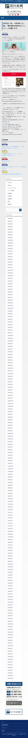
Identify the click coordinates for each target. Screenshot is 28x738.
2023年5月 (10, 321)
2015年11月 (10, 566)
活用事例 (10, 198)
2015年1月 (10, 594)
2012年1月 (10, 643)
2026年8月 (10, 218)
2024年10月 (10, 275)
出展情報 (5, 34)
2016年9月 (10, 539)
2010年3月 (10, 670)
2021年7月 (10, 381)
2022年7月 (10, 349)
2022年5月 (10, 354)
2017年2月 (10, 526)
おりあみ (10, 182)
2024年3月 (10, 294)
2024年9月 (10, 278)
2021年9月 (10, 376)
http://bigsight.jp (5, 123)
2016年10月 (10, 536)
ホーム (2, 721)
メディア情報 (5, 172)
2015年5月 (10, 583)
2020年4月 (10, 422)
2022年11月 (10, 338)
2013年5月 (10, 626)
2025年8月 (10, 248)
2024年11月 (10, 272)
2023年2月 (10, 330)
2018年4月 (10, 487)
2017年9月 (10, 507)
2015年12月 (10, 564)
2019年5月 (10, 452)
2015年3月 (10, 588)
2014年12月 (10, 596)
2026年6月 (10, 224)
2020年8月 (10, 411)
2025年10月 (10, 243)
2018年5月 (10, 485)
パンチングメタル (12, 187)
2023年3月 (10, 327)
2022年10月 (10, 341)
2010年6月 (10, 664)
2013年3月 (10, 629)
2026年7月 (10, 221)
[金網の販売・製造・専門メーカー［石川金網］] (14, 8)
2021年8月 (10, 379)
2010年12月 (10, 656)
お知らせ (4, 159)
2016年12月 (10, 531)
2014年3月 (10, 615)
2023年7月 (10, 316)
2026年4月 (10, 229)
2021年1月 (10, 398)
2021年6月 (10, 384)
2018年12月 (10, 466)
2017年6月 (10, 515)
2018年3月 (10, 490)
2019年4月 (10, 455)
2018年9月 (10, 474)
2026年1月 (10, 237)
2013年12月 (10, 624)
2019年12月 (10, 433)
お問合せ (3, 730)
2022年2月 (10, 362)
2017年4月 (10, 520)
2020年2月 (10, 428)
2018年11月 (10, 468)
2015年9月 (10, 572)
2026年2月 (10, 234)
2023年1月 (10, 332)
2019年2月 (10, 460)
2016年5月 (10, 550)
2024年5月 (10, 289)
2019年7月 (10, 447)
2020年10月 (10, 406)
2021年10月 (10, 373)
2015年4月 (10, 585)
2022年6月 (10, 351)
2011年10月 (10, 645)
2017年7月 (10, 512)
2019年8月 (10, 444)
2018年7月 (10, 479)
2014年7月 (10, 610)
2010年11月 (10, 659)
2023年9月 (10, 311)
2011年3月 (10, 653)
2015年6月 (10, 580)
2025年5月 (10, 256)
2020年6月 (10, 417)
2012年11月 (10, 634)
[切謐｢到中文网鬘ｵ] (18, 14)
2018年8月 (10, 477)
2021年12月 (10, 368)
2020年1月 (10, 430)
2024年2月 (10, 297)
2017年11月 (10, 501)
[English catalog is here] (13, 14)
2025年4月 (10, 259)
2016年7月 (10, 545)
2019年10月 (10, 438)
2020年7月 (10, 414)
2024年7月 (10, 283)
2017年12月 (10, 498)
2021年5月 (10, 387)
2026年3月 (10, 232)
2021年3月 (10, 392)
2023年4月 (10, 324)
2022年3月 (10, 360)
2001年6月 (10, 673)
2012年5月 (10, 637)
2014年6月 (10, 613)
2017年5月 (10, 517)
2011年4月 (10, 651)
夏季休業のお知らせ (6, 161)
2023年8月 (10, 313)
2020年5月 (10, 419)
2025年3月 (10, 262)
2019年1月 (10, 463)
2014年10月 (10, 602)
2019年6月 (10, 449)
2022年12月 (10, 335)
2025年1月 (10, 267)
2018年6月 (10, 482)
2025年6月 (10, 253)
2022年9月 (10, 343)
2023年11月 (10, 305)
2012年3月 (10, 640)
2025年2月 (10, 264)
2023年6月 (10, 319)
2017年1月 (10, 528)
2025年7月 (10, 251)
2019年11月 (10, 436)
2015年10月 (10, 569)
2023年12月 (10, 302)
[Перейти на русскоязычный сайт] (15, 14)
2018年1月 (10, 496)
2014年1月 (10, 621)
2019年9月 (10, 441)
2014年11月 (10, 599)
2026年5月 (10, 226)
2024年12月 (10, 270)
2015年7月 (10, 577)
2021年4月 (10, 390)
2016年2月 (10, 558)
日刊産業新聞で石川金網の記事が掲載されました (12, 174)
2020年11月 (10, 403)
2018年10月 (10, 471)
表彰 (9, 201)
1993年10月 (10, 678)
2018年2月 (10, 493)
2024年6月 (10, 286)
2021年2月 (10, 395)
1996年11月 (10, 675)
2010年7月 (10, 662)
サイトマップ (4, 727)
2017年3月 (10, 523)
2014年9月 (10, 604)
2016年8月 (10, 542)
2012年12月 (10, 632)
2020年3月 (10, 425)
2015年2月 (10, 591)
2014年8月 (10, 607)
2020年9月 (10, 409)
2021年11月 (10, 370)
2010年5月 (10, 667)
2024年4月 (10, 292)
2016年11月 (10, 534)
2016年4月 (10, 553)
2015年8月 (10, 575)
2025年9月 (10, 245)
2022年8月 (10, 346)
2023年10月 (10, 308)
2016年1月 (10, 561)
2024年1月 (10, 300)
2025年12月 (10, 240)
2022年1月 (10, 365)
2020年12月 (10, 400)
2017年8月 (10, 509)
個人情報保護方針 (4, 724)
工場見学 (10, 196)
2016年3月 (10, 556)
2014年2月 (10, 618)
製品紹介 (10, 204)
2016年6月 (10, 547)
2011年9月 (10, 648)
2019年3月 (10, 458)
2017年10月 (10, 504)
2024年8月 (10, 281)
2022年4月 (10, 357)
